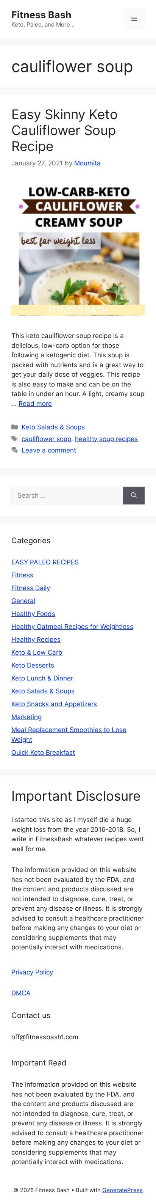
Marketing (26, 717)
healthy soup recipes (106, 439)
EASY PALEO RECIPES (45, 562)
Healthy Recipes (36, 639)
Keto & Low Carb (36, 652)
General (23, 601)
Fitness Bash (41, 14)
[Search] (134, 496)
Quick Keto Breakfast (43, 752)
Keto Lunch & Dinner (42, 678)
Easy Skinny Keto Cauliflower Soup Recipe (64, 130)
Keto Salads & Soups (53, 427)
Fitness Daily (30, 588)
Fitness (22, 575)
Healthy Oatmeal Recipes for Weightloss (72, 626)
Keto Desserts (32, 665)
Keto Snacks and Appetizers (54, 704)
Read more (35, 403)
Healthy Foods (33, 613)
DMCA (21, 993)
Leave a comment (49, 450)
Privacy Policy (32, 972)
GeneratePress (122, 1190)
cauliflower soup (46, 439)
